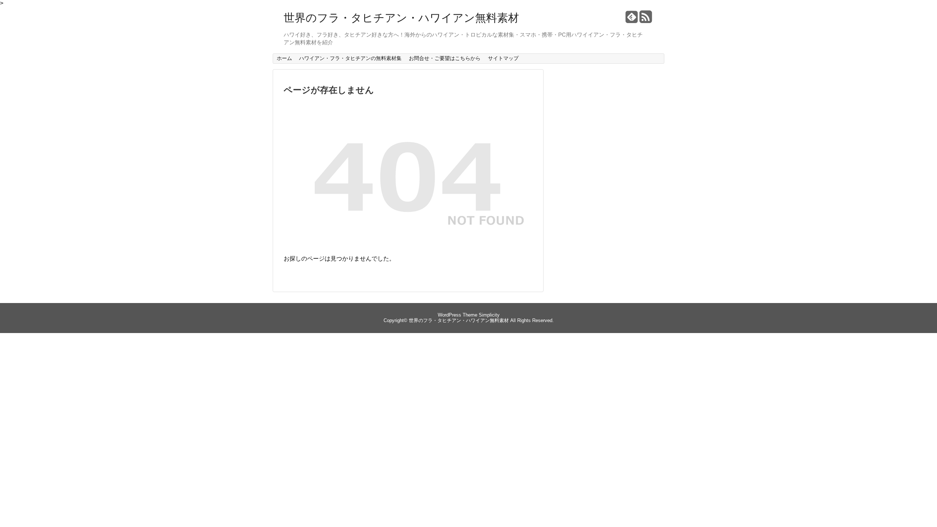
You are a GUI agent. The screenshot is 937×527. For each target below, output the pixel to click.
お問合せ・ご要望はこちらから (445, 58)
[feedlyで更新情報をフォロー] (632, 19)
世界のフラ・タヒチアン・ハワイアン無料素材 (401, 18)
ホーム (284, 58)
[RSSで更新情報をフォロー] (645, 19)
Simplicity (489, 315)
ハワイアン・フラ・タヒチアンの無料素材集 (350, 58)
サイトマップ (503, 58)
